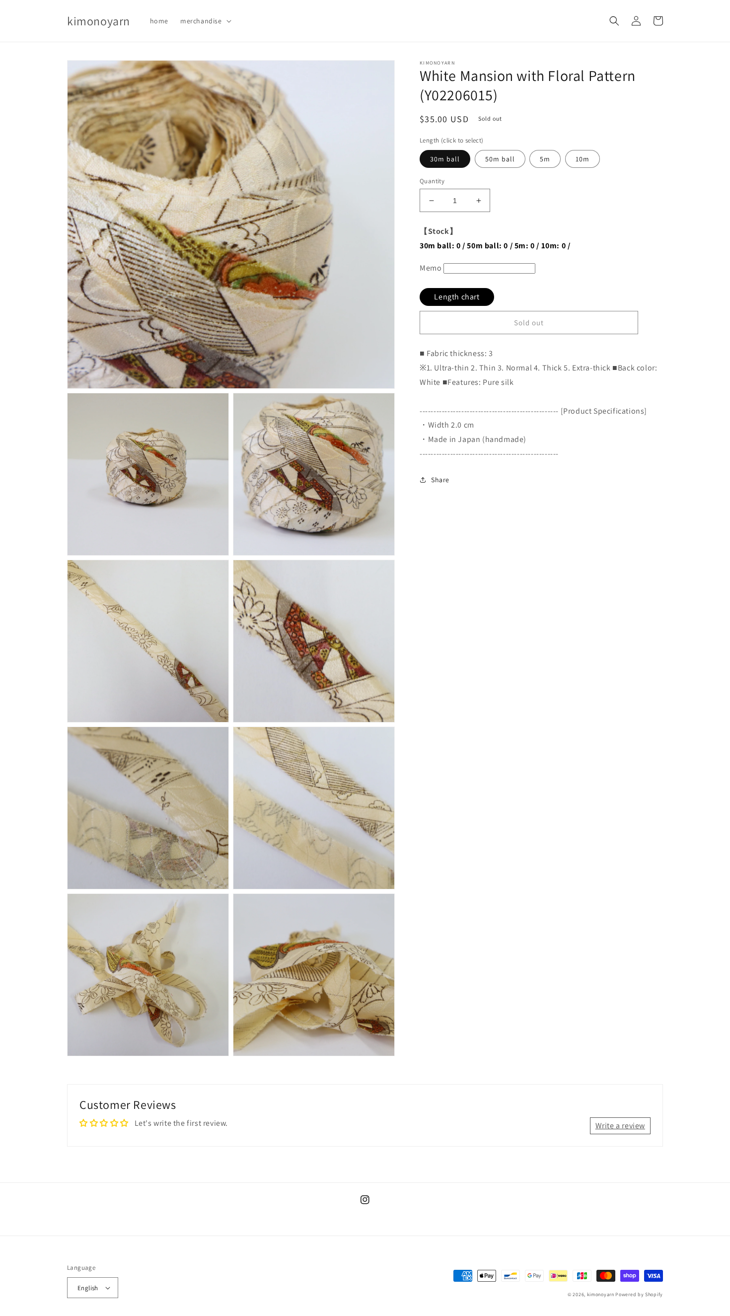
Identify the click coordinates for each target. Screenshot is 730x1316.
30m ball (445, 158)
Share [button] (440, 479)
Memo (430, 268)
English (87, 1288)
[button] (204, 20)
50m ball (500, 158)
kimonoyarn (600, 1294)
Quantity (432, 181)
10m (582, 158)
